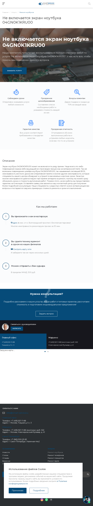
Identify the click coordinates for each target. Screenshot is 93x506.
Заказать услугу (14, 71)
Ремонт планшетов (56, 458)
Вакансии (6, 461)
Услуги (51, 448)
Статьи (5, 455)
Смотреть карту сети (22, 249)
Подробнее (39, 490)
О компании (8, 448)
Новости (6, 452)
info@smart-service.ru (17, 413)
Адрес (15, 223)
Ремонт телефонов (56, 455)
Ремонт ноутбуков (55, 452)
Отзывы (5, 458)
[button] (45, 351)
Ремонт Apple (53, 461)
